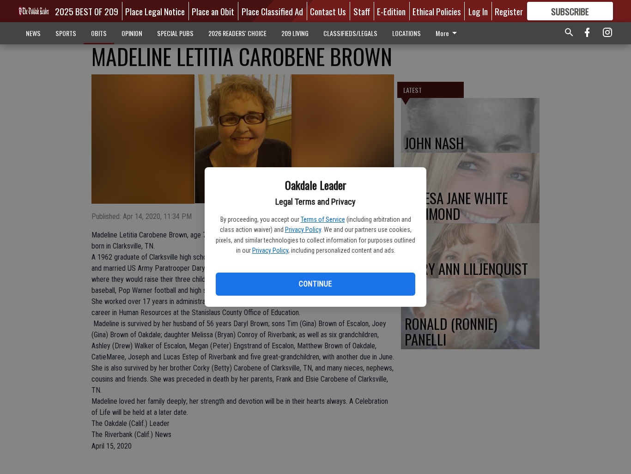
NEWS (33, 33)
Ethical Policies (437, 11)
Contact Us (328, 11)
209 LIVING (295, 33)
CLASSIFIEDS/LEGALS (350, 33)
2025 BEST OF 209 (86, 11)
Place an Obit (213, 11)
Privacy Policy (303, 229)
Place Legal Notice (155, 11)
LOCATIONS (406, 33)
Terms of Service (323, 219)
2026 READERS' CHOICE (237, 33)
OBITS (99, 33)
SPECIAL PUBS (175, 33)
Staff (361, 11)
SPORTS (65, 33)
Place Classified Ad (272, 11)
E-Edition (391, 11)
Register (509, 11)
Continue (315, 284)
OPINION (131, 33)
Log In (478, 11)
